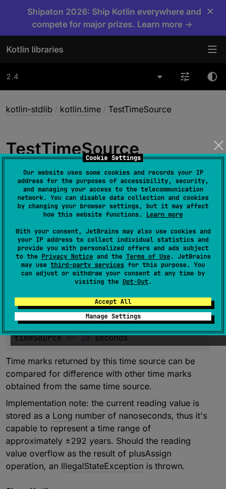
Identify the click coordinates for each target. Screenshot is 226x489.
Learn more (164, 214)
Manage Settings (113, 316)
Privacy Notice (67, 256)
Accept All (113, 301)
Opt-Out (135, 282)
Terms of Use (148, 256)
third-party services (87, 265)
